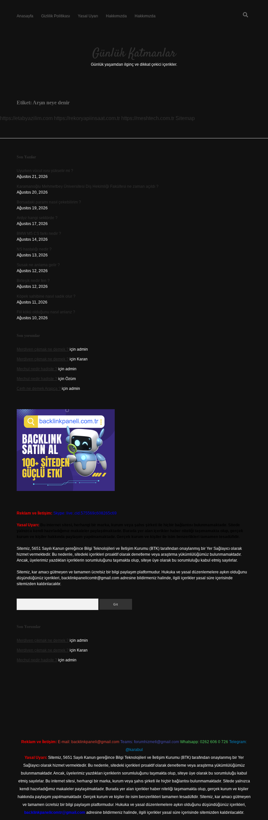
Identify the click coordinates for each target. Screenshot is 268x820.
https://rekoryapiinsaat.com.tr (87, 118)
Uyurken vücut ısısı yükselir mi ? (45, 170)
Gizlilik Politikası (55, 16)
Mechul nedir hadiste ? (37, 369)
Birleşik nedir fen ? (33, 280)
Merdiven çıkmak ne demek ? (43, 349)
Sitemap (185, 118)
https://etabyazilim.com (26, 118)
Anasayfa (25, 16)
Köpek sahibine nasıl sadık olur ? (46, 296)
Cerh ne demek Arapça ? (39, 388)
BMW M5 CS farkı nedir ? (39, 233)
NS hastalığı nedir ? (34, 249)
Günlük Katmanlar (134, 53)
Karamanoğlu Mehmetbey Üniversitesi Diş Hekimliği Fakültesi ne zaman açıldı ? (88, 186)
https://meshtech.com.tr (147, 118)
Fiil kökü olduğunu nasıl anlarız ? (46, 312)
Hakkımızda (116, 16)
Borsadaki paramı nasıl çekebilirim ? (49, 202)
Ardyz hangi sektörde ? (37, 218)
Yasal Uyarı (88, 16)
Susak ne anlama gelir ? (38, 265)
